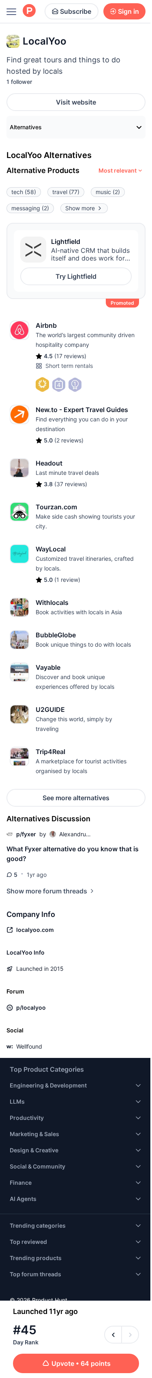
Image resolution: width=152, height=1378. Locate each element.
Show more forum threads (46, 891)
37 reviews (70, 484)
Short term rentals (69, 365)
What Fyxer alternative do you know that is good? (72, 854)
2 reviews (68, 440)
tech (23, 191)
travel (65, 191)
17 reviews (70, 356)
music (108, 191)
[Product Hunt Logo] (29, 11)
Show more (80, 208)
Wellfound (29, 1046)
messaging (30, 208)
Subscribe (75, 11)
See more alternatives (76, 798)
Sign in (128, 11)
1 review (67, 579)
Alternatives (26, 127)
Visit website (76, 102)
